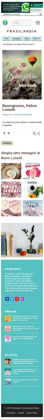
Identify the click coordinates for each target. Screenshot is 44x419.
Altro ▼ (36, 38)
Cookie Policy (31, 413)
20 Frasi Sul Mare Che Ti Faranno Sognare (26, 381)
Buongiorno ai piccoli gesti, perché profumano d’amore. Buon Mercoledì (26, 328)
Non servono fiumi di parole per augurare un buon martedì (25, 337)
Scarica (7, 143)
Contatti (21, 413)
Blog (27, 38)
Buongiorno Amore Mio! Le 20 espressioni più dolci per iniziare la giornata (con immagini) (25, 361)
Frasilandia (7, 44)
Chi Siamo (11, 413)
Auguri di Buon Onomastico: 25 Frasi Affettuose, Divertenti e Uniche (25, 371)
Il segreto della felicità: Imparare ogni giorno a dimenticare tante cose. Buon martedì (25, 318)
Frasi (6, 38)
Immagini (17, 38)
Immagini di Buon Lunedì (23, 44)
